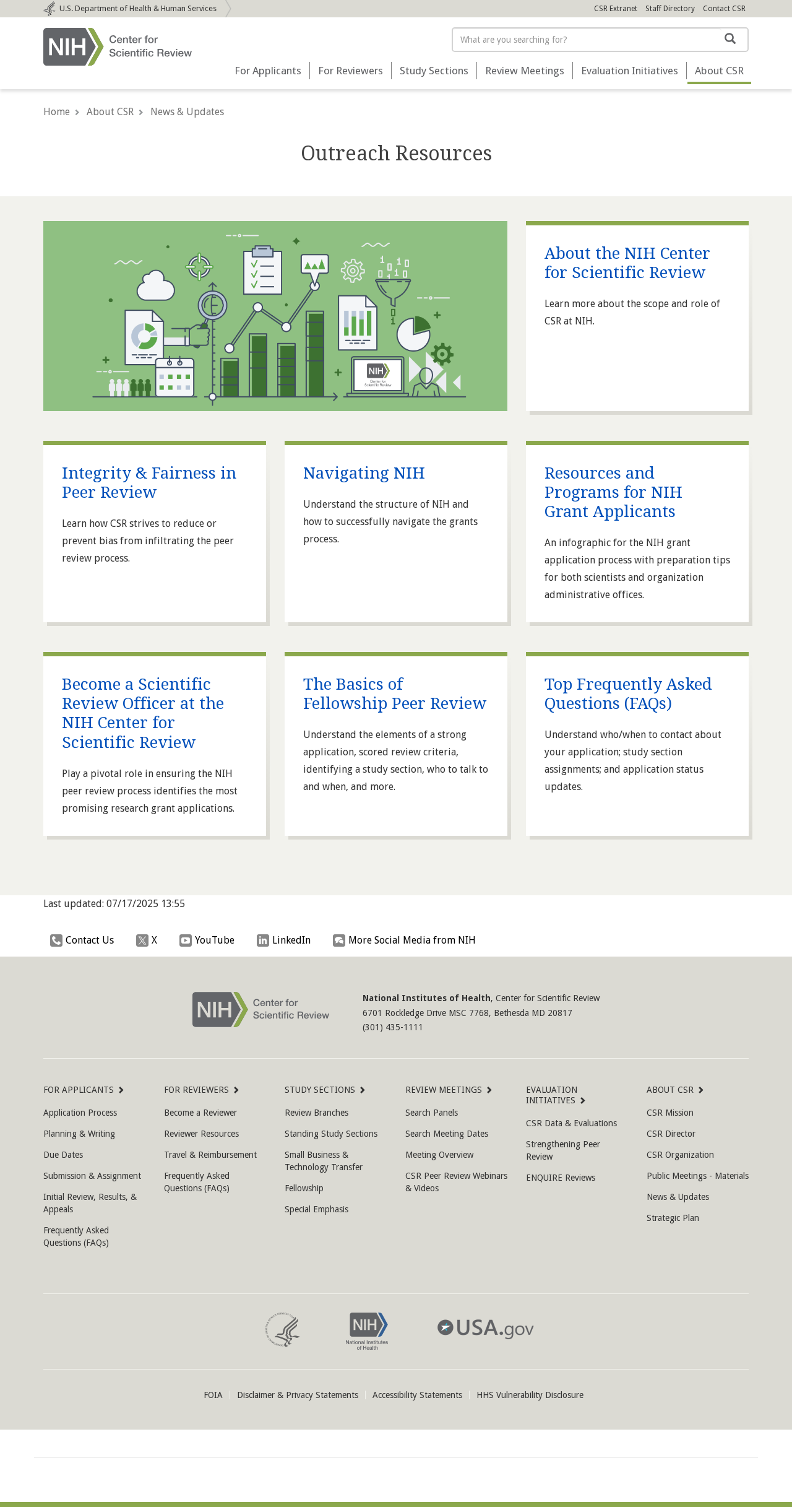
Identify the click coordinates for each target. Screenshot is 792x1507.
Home (56, 112)
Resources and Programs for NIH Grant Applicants (613, 492)
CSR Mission (670, 1113)
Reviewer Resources (201, 1134)
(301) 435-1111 (393, 1027)
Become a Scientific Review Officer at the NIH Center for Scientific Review (143, 713)
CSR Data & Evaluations (571, 1123)
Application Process (80, 1113)
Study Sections (434, 70)
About (719, 70)
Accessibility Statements (417, 1395)
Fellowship (304, 1188)
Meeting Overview (439, 1155)
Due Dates (63, 1155)
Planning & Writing (79, 1134)
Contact (724, 8)
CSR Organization (680, 1155)
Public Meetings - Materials (698, 1176)
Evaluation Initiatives (629, 70)
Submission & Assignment (92, 1176)
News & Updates (187, 112)
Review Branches (316, 1113)
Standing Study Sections (331, 1134)
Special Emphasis (316, 1209)
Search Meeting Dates (446, 1134)
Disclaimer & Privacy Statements (297, 1395)
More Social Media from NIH (412, 940)
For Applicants (268, 70)
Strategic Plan (673, 1218)
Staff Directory (670, 8)
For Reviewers (350, 70)
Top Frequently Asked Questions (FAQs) (628, 694)
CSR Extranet (615, 8)
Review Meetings (524, 70)
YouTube (215, 940)
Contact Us (90, 940)
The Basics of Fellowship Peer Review (394, 694)
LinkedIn (291, 940)
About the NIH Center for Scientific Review (627, 263)
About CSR (110, 112)
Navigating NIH (364, 473)
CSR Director (671, 1134)
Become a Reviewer (200, 1113)
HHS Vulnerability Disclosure (529, 1395)
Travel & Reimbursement (210, 1155)
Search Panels (431, 1113)
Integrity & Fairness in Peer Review (149, 483)
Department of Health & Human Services (138, 8)
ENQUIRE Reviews (560, 1178)
